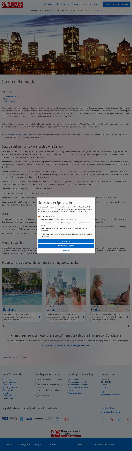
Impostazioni (66, 250)
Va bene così (66, 241)
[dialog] (66, 225)
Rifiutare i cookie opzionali (66, 246)
